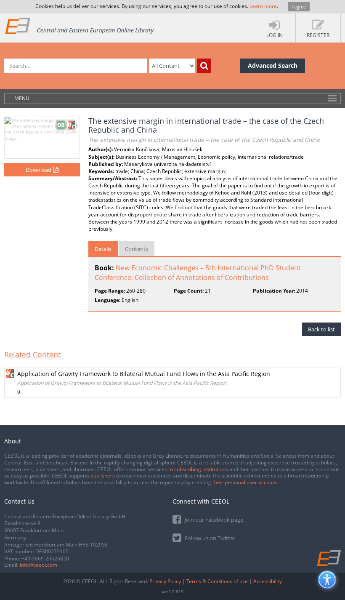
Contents (136, 249)
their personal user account (244, 482)
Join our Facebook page (213, 519)
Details (103, 249)
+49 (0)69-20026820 (45, 558)
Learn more (263, 6)
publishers (102, 475)
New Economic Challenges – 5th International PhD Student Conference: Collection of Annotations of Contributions (198, 272)
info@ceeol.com (38, 564)
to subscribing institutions (198, 469)
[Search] (204, 66)
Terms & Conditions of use (217, 581)
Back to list (321, 329)
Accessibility (267, 581)
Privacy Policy (165, 581)
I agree (299, 6)
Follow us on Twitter (209, 538)
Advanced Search (272, 65)
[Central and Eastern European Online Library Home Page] (80, 25)
